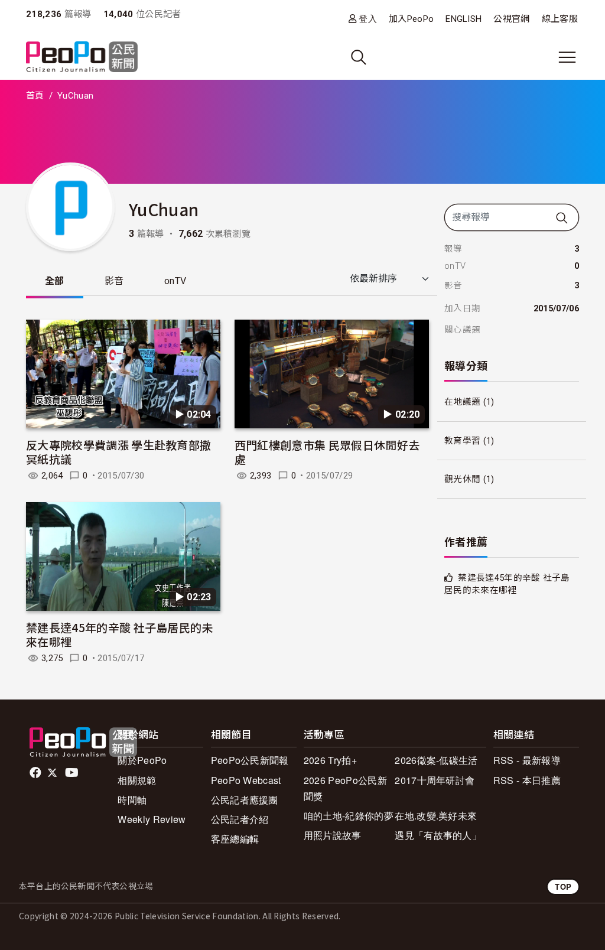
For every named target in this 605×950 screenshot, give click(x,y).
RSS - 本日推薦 (527, 780)
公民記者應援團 (244, 799)
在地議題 (462, 401)
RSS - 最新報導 (527, 760)
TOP (563, 886)
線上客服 (560, 19)
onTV (175, 281)
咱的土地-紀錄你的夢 (348, 815)
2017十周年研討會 (434, 780)
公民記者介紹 (240, 819)
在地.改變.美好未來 (436, 815)
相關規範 (137, 780)
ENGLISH (463, 19)
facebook (36, 773)
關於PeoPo (142, 760)
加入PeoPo (411, 19)
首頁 (35, 95)
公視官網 (511, 19)
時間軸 (132, 799)
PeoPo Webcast (246, 780)
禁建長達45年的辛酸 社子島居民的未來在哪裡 (119, 634)
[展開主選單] (567, 57)
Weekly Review (152, 819)
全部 (54, 281)
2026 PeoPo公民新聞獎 (345, 788)
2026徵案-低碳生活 (436, 760)
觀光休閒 (462, 479)
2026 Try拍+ (330, 760)
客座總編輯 (235, 838)
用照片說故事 (333, 835)
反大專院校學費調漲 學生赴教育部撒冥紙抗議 (118, 452)
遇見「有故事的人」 (438, 835)
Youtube (72, 773)
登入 (368, 18)
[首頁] (82, 57)
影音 (114, 281)
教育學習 (462, 440)
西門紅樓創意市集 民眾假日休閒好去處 (327, 452)
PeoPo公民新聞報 (250, 760)
